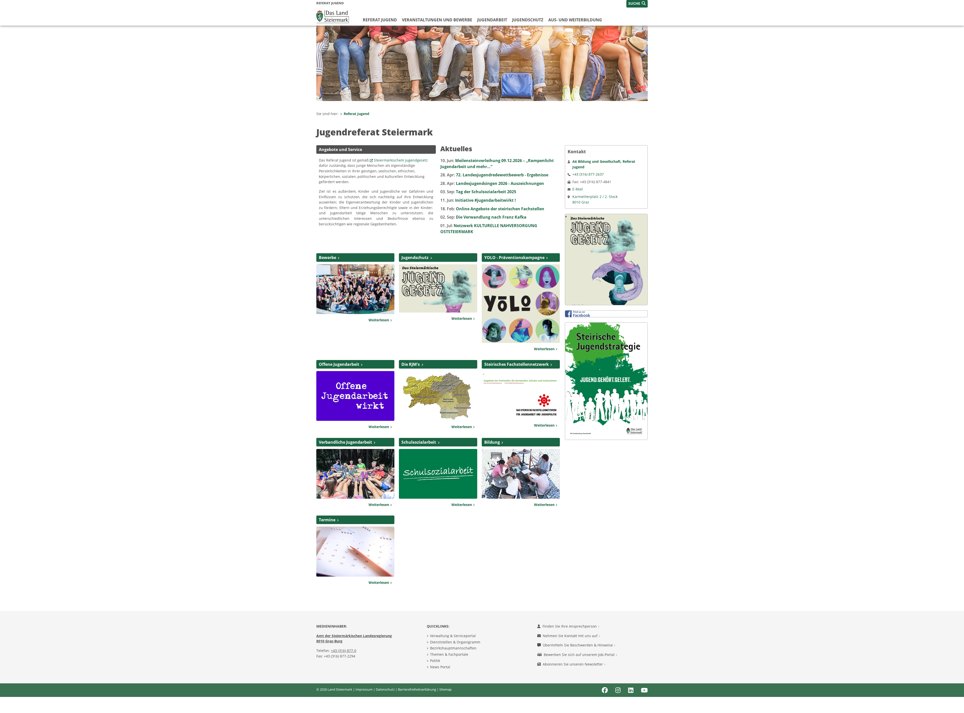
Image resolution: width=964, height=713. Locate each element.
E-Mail (577, 189)
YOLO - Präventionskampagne (514, 257)
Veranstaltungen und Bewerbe (437, 20)
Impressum (364, 689)
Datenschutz (385, 689)
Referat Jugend (380, 20)
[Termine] (355, 551)
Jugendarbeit (492, 20)
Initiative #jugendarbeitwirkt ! (478, 200)
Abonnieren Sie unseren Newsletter (573, 664)
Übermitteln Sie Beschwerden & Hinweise (578, 645)
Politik (435, 660)
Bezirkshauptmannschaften (453, 648)
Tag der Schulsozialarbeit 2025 (478, 191)
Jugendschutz (527, 20)
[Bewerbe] (355, 288)
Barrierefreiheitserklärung (417, 689)
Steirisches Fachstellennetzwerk (516, 364)
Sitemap (445, 689)
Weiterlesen (379, 320)
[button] (637, 4)
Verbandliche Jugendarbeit (345, 442)
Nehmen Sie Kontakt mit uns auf (570, 635)
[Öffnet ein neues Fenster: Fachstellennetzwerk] (521, 394)
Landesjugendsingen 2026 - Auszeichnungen (492, 183)
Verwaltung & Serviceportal (453, 635)
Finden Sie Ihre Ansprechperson (570, 626)
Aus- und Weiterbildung (575, 20)
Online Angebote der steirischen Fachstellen (492, 209)
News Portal (440, 667)
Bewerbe (327, 257)
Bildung (492, 442)
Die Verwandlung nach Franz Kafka (483, 217)
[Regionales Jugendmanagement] (438, 395)
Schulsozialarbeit (418, 442)
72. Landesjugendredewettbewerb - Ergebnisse (494, 175)
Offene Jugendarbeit (339, 364)
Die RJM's (410, 364)
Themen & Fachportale (449, 654)
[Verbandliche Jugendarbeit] (355, 473)
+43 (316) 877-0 (343, 650)
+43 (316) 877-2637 (588, 174)
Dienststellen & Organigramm (455, 642)
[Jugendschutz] (438, 288)
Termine (327, 520)
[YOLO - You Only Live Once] (521, 303)
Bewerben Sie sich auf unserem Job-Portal (580, 654)
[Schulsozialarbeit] (438, 473)
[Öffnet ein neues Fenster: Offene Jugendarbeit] (355, 395)
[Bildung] (521, 473)
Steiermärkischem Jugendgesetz (401, 160)
